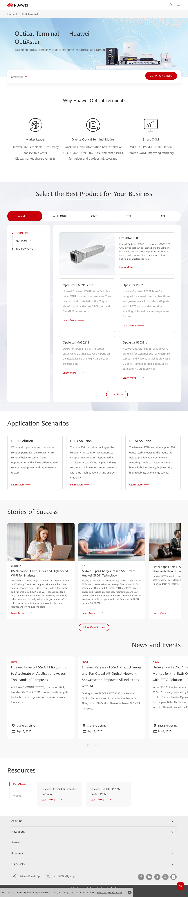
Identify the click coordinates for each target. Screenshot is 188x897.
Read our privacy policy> (109, 892)
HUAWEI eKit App (30, 876)
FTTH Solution (22, 441)
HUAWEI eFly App (64, 876)
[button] (87, 745)
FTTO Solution (81, 441)
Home (11, 14)
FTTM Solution (140, 441)
